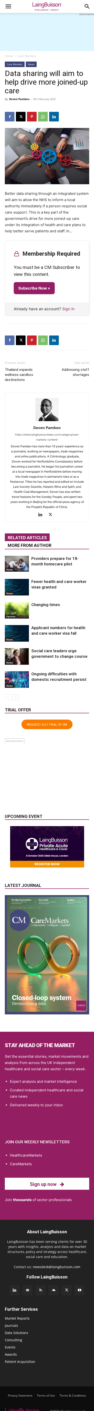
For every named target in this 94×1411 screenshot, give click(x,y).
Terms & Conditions (73, 1395)
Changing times (45, 604)
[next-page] (16, 697)
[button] (8, 6)
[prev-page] (8, 697)
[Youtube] (79, 1290)
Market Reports (17, 1318)
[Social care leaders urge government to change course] (17, 656)
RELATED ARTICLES (27, 537)
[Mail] (27, 1290)
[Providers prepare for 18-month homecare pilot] (17, 564)
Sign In (68, 308)
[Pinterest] (32, 116)
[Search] (87, 6)
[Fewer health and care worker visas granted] (17, 587)
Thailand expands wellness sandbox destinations (19, 374)
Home (9, 56)
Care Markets (27, 56)
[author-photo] (47, 421)
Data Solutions (16, 1332)
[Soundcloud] (53, 1290)
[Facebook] (9, 116)
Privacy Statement (20, 1395)
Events (10, 1347)
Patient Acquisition (20, 1361)
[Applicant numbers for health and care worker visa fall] (17, 633)
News (31, 64)
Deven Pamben (19, 99)
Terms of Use (46, 1395)
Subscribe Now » (34, 288)
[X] (21, 116)
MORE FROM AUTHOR (29, 545)
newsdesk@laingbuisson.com (56, 1267)
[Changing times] (17, 610)
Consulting (13, 1340)
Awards (11, 1354)
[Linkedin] (54, 116)
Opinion (10, 616)
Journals (11, 1325)
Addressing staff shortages (75, 372)
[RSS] (40, 1290)
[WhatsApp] (43, 116)
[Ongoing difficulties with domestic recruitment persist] (17, 679)
